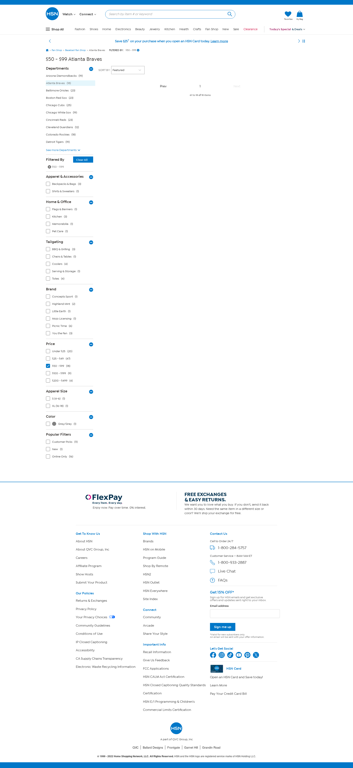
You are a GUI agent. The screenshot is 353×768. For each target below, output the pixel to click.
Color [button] (50, 416)
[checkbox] (70, 185)
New (225, 29)
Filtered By (67, 159)
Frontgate (173, 747)
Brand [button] (51, 289)
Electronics (123, 29)
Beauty (140, 29)
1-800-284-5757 (232, 547)
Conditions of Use (89, 634)
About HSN (84, 541)
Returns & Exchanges (91, 601)
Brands (148, 541)
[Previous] (49, 41)
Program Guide (154, 558)
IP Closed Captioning (91, 642)
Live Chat (227, 571)
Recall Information (157, 652)
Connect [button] (86, 14)
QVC (136, 747)
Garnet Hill (191, 747)
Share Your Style (155, 634)
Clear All (82, 160)
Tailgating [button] (54, 242)
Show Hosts (84, 574)
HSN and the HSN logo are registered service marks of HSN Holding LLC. (176, 756)
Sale (236, 29)
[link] (299, 16)
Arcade (148, 625)
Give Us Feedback (156, 660)
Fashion (80, 29)
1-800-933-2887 (232, 562)
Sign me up (222, 627)
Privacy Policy (86, 609)
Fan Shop (211, 29)
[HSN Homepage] (47, 50)
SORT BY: (104, 70)
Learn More (218, 685)
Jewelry (154, 29)
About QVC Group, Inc (92, 549)
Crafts (197, 29)
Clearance (251, 29)
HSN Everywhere (155, 591)
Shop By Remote (155, 566)
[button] (262, 16)
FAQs (223, 580)
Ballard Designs (153, 747)
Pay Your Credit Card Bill (228, 694)
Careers (81, 558)
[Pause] (303, 41)
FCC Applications (156, 668)
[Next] (299, 41)
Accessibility (85, 650)
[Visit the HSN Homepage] (52, 19)
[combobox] (168, 14)
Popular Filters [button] (58, 434)
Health (184, 29)
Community (152, 617)
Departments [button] (57, 68)
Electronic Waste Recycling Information (105, 667)
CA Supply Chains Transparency (99, 658)
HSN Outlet (151, 582)
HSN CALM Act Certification (163, 677)
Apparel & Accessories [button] (65, 176)
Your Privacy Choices (92, 617)
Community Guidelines (93, 625)
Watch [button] (68, 14)
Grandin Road (211, 747)
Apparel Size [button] (56, 391)
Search (229, 13)
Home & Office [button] (58, 202)
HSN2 (147, 574)
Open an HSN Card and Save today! (236, 677)
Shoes (94, 29)
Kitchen (169, 29)
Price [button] (50, 344)
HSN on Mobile (154, 549)
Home (106, 29)
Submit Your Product (91, 582)
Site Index (150, 599)
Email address (219, 606)
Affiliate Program (89, 566)
